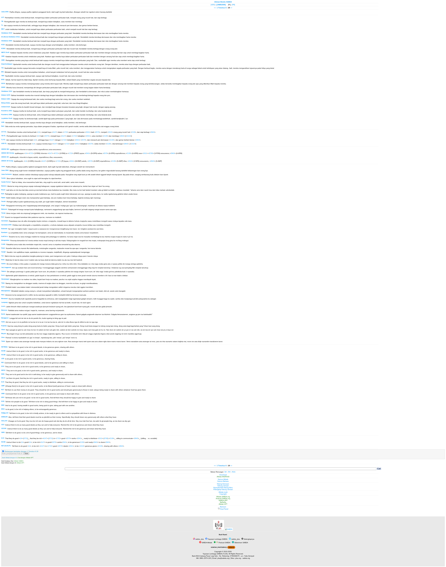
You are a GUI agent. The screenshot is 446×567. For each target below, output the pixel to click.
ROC (234, 472)
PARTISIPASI (222, 547)
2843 (152, 132)
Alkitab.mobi (223, 492)
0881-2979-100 (205, 558)
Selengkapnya (248, 539)
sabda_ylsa (199, 539)
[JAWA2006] (221, 5)
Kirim (26, 453)
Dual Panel (224, 509)
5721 (31, 153)
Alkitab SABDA (18, 461)
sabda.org (246, 558)
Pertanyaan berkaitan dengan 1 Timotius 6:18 (21, 451)
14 (39, 132)
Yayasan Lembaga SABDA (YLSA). (215, 554)
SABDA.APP (223, 500)
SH (225, 472)
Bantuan (223, 507)
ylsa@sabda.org (223, 558)
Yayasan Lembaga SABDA (217, 539)
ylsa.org (238, 558)
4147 (54, 132)
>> (231, 8)
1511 (145, 153)
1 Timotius (221, 8)
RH (229, 472)
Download (223, 475)
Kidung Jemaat (223, 486)
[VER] (213, 5)
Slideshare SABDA (241, 543)
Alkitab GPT (20, 463)
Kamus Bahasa (223, 481)
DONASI (231, 547)
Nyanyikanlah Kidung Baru (223, 487)
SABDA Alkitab (206, 543)
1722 (65, 132)
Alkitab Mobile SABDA (223, 2)
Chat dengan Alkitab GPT (25, 457)
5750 (151, 153)
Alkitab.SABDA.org (223, 497)
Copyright (223, 494)
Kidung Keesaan (223, 484)
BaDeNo (223, 502)
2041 (88, 132)
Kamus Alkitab (223, 479)
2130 (133, 132)
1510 (110, 132)
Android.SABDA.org (223, 498)
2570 (97, 132)
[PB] (233, 5)
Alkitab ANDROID (223, 477)
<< (215, 8)
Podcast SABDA (224, 543)
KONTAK (214, 547)
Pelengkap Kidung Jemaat (223, 489)
